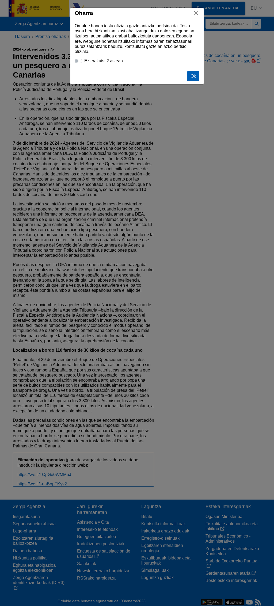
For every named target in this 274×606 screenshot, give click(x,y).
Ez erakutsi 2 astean (103, 61)
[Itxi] (196, 13)
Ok (193, 76)
